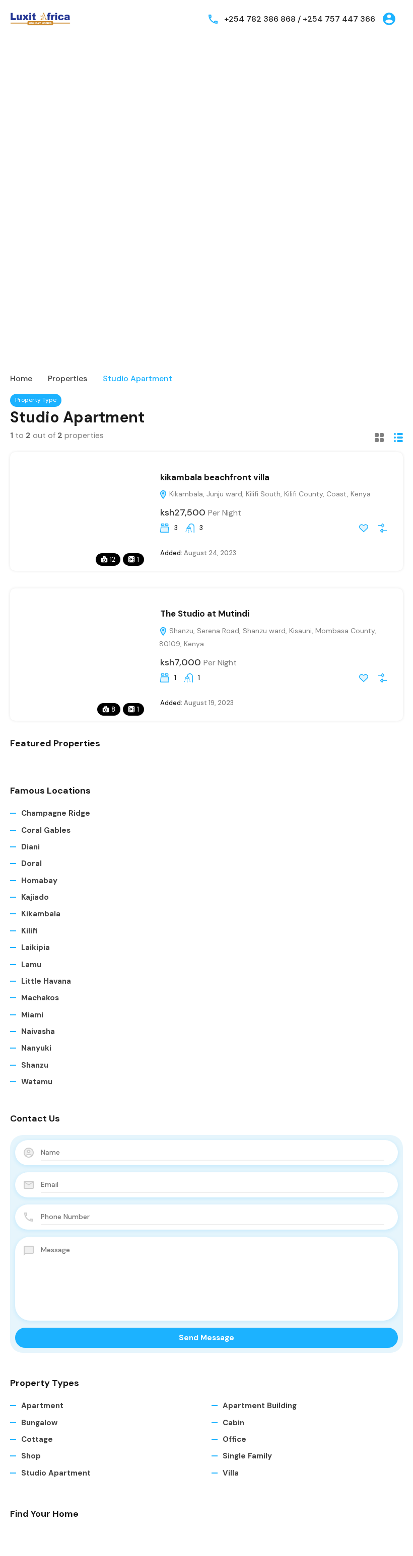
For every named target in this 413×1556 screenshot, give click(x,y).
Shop (31, 1456)
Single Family (247, 1456)
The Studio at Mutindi (204, 613)
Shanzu (34, 1065)
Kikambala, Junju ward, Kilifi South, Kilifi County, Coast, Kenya (269, 493)
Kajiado (35, 897)
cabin (233, 1423)
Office (234, 1439)
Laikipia (35, 947)
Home (21, 379)
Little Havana (46, 981)
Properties (67, 379)
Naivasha (38, 1031)
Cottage (37, 1439)
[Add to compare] (382, 528)
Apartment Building (260, 1406)
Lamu (31, 965)
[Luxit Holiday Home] (40, 18)
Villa (231, 1473)
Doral (31, 863)
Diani (30, 847)
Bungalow (39, 1423)
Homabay (39, 881)
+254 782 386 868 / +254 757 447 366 (299, 19)
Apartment (42, 1406)
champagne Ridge (55, 813)
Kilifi (29, 931)
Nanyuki (36, 1048)
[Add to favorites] (364, 528)
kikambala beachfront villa (214, 477)
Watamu (36, 1082)
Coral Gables (46, 830)
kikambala (40, 914)
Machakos (40, 998)
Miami (32, 1015)
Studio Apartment (56, 1473)
